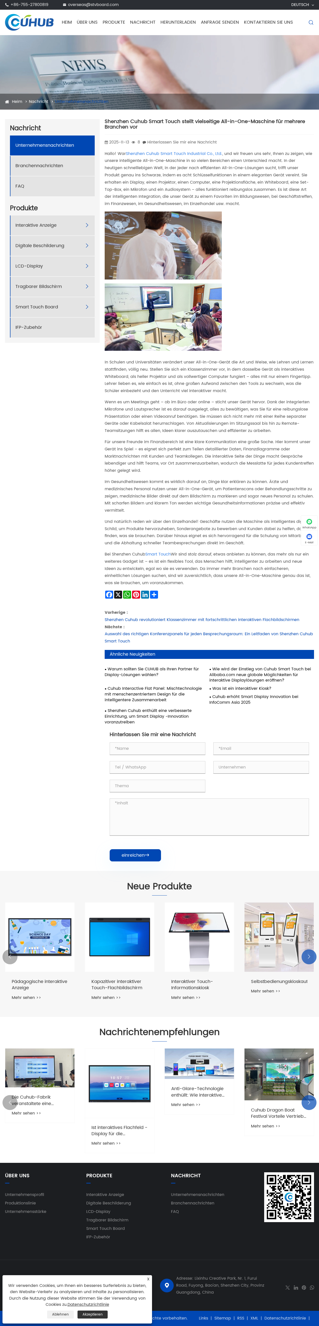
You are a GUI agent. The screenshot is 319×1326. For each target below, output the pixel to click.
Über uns (87, 22)
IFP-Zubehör (28, 328)
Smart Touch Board (36, 307)
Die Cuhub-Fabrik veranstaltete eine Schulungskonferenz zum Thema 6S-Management (39, 1100)
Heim (67, 22)
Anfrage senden (220, 22)
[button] (9, 956)
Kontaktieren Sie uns (268, 22)
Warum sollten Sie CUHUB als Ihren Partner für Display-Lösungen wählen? (152, 672)
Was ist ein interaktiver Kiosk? (241, 689)
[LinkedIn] (296, 1287)
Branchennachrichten (39, 166)
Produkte (114, 22)
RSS (240, 1318)
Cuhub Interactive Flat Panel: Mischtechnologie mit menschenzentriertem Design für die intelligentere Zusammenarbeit (153, 694)
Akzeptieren (92, 1314)
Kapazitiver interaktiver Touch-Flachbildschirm (116, 984)
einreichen (135, 855)
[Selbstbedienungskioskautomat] (279, 937)
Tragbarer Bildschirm (38, 287)
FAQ (19, 186)
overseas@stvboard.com (93, 4)
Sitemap (222, 1318)
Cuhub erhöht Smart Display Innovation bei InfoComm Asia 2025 (253, 699)
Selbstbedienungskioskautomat (279, 981)
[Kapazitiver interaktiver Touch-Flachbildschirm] (119, 937)
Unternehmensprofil (24, 1194)
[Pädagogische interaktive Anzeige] (40, 937)
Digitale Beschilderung (39, 246)
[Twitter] (287, 1287)
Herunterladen (178, 22)
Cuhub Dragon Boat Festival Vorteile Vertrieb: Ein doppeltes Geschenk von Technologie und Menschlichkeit (278, 1113)
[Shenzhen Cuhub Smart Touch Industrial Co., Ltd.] (29, 22)
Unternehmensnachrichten (81, 101)
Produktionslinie (20, 1203)
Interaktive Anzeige (36, 225)
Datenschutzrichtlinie (285, 1318)
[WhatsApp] (312, 1287)
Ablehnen (60, 1314)
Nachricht (143, 22)
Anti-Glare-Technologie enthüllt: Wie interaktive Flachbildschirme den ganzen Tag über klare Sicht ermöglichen (197, 1092)
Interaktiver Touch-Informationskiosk (192, 984)
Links (203, 1318)
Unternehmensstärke (25, 1211)
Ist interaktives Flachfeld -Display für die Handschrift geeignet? (119, 1130)
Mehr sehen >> (26, 997)
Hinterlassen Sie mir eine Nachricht (182, 142)
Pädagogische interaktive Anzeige (39, 984)
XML (254, 1318)
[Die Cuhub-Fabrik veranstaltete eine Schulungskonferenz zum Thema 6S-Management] (40, 1067)
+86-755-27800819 (29, 4)
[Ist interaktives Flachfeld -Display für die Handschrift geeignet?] (119, 1083)
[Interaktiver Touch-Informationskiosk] (199, 937)
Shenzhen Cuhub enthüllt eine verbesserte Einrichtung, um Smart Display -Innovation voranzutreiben (148, 716)
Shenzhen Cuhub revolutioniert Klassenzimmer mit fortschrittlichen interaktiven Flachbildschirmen (202, 620)
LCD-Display (29, 266)
